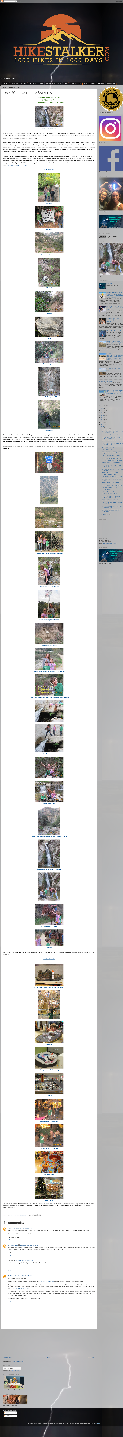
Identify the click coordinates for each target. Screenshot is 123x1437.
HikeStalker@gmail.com (110, 543)
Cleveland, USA (76, 83)
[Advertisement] (49, 1342)
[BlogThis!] (35, 1215)
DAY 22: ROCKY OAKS (108, 491)
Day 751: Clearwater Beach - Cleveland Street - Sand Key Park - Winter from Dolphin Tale (114, 392)
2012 (102, 422)
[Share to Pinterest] (40, 1215)
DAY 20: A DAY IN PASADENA (110, 500)
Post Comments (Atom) (17, 1361)
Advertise (101, 83)
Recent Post (111, 83)
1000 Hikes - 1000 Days (18, 83)
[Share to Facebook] (38, 1215)
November (105, 514)
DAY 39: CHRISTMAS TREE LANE (112, 460)
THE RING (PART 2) (108, 447)
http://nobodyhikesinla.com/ (110, 435)
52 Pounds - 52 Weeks (53, 83)
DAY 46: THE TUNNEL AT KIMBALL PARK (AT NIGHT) (112, 438)
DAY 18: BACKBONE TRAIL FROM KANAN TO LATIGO (112, 507)
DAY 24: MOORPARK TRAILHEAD (112, 485)
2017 (102, 412)
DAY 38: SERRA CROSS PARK (111, 463)
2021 (102, 408)
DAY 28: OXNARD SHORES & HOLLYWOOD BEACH (110, 473)
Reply (9, 1239)
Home (5, 83)
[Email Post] (30, 1215)
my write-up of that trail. (47, 1281)
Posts (7, 1412)
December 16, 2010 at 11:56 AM (23, 1275)
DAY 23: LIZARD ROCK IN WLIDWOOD (109, 488)
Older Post (91, 1357)
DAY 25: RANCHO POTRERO (110, 483)
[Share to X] (37, 1215)
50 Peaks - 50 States (36, 83)
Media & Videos (89, 83)
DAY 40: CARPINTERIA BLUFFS (111, 458)
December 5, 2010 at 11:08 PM (29, 1245)
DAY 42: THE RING (107, 449)
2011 (102, 424)
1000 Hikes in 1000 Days (106, 381)
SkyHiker (10, 1275)
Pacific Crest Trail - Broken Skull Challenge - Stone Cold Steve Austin (114, 308)
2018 (102, 410)
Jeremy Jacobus (13, 1245)
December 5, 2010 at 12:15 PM (23, 1228)
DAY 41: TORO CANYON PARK (111, 455)
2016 (102, 415)
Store (65, 83)
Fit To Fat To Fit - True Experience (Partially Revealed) (112, 320)
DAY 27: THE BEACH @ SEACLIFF (112, 476)
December (105, 429)
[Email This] (33, 1215)
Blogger (97, 1423)
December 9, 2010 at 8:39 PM (24, 1260)
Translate (16, 1370)
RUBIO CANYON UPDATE (109, 493)
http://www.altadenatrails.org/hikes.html (17, 165)
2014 (102, 417)
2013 (102, 420)
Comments (8, 1415)
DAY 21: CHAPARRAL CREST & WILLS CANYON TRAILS (111, 497)
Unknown (10, 1228)
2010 (102, 427)
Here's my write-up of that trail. (20, 1288)
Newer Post (7, 1357)
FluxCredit (109, 283)
